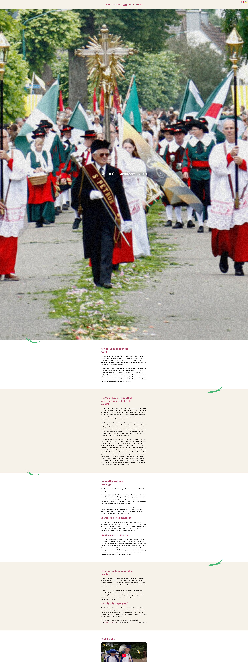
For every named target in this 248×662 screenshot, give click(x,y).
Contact (139, 4)
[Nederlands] (241, 2)
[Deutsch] (246, 2)
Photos (131, 4)
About (125, 4)
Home (108, 4)
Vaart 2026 (116, 4)
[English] (243, 2)
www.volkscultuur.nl (110, 622)
